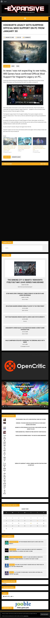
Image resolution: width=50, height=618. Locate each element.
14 (37, 520)
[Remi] (7, 574)
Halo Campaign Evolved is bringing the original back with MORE (25, 341)
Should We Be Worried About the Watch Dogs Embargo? (31, 435)
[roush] (7, 566)
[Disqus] (25, 185)
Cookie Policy (26, 615)
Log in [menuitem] (5, 1)
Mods (13, 66)
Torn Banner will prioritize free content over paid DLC (30, 432)
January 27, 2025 (9, 37)
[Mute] (44, 406)
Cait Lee (19, 37)
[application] (25, 394)
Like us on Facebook (8, 587)
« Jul (4, 530)
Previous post (8, 164)
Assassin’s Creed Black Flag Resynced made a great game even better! (25, 328)
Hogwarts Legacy (16, 157)
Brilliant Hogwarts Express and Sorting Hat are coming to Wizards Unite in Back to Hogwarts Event (24, 147)
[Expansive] (25, 9)
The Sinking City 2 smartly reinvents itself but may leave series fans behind (25, 281)
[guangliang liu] (7, 543)
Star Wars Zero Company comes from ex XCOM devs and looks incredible (25, 294)
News (17, 66)
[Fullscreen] (46, 406)
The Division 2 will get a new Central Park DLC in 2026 (31, 419)
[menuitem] (1, 1)
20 (30, 523)
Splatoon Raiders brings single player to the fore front (25, 306)
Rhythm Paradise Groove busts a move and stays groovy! (25, 317)
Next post (43, 164)
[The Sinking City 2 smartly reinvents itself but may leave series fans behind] (25, 275)
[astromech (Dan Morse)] (7, 559)
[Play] (3, 406)
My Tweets (4, 583)
